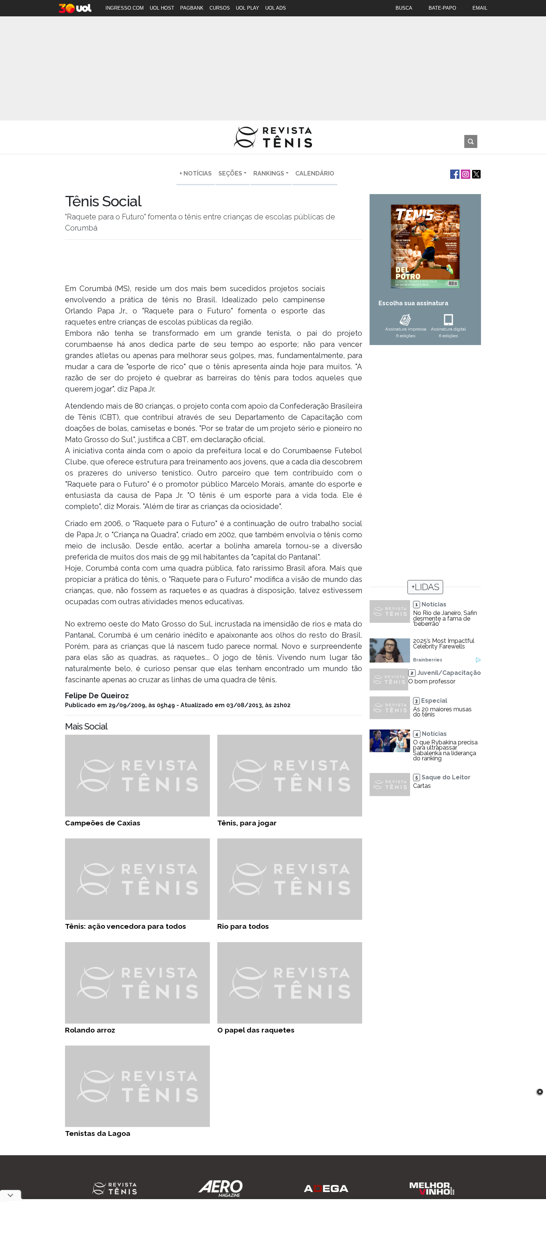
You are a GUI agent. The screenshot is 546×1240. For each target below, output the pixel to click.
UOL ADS (275, 8)
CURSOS (219, 8)
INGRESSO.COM (124, 8)
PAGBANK (192, 8)
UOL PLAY (247, 8)
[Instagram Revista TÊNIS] (464, 173)
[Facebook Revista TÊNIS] (454, 173)
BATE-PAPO (442, 8)
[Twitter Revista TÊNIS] (475, 173)
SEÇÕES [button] (230, 173)
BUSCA (404, 8)
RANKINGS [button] (268, 173)
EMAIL (479, 8)
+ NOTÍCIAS (195, 173)
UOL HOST (162, 8)
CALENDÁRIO (314, 173)
